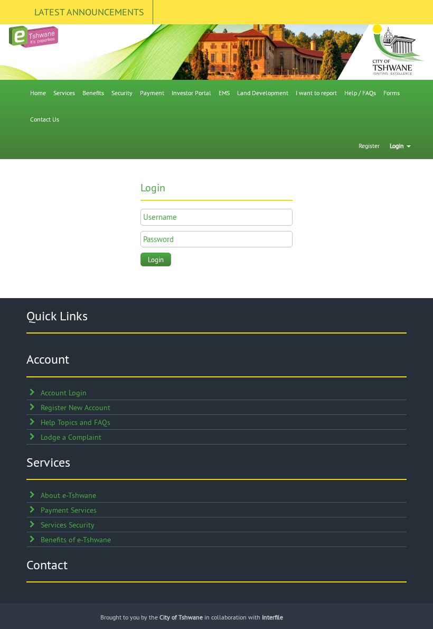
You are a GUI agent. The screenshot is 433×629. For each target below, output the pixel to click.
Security (122, 93)
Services (64, 93)
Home (38, 93)
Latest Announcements (89, 12)
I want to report (316, 93)
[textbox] (216, 217)
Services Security (68, 525)
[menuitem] (38, 93)
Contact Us (44, 119)
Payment (152, 93)
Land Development (262, 93)
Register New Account (75, 407)
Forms (391, 93)
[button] (155, 259)
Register (369, 146)
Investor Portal (191, 93)
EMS (224, 93)
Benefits (93, 93)
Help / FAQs (360, 93)
